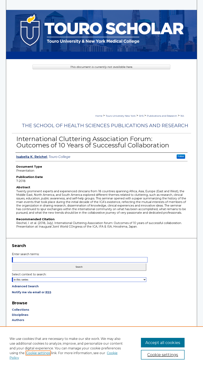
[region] (101, 348)
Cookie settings (38, 353)
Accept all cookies (162, 342)
